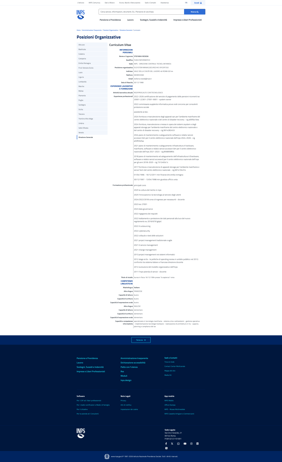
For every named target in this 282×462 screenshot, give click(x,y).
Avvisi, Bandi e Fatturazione (129, 2)
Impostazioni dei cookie (129, 409)
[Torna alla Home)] (81, 433)
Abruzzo (82, 44)
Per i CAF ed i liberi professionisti (89, 400)
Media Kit (168, 375)
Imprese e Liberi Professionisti (187, 19)
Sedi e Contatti (150, 2)
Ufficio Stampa (169, 405)
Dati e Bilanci (110, 2)
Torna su (139, 340)
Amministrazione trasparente (134, 358)
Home (79, 30)
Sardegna (82, 104)
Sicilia (81, 109)
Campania (82, 58)
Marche (81, 86)
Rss (122, 371)
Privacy (123, 400)
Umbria (81, 123)
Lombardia (82, 81)
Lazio (80, 72)
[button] (198, 2)
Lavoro (130, 19)
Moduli (124, 375)
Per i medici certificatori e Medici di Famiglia (93, 405)
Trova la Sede (169, 362)
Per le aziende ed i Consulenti (88, 413)
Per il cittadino (82, 409)
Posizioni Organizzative (110, 30)
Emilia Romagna (85, 63)
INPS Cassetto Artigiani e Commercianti (179, 413)
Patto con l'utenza (129, 367)
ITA (187, 2)
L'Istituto (80, 2)
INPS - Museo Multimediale (174, 409)
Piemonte (82, 95)
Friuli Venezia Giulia (86, 67)
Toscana (81, 114)
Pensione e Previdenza (110, 19)
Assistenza (165, 2)
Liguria (81, 77)
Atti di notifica (126, 405)
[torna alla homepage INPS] (81, 14)
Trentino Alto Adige (86, 118)
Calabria (82, 54)
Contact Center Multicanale (174, 366)
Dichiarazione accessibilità (133, 362)
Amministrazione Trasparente (92, 30)
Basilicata (82, 49)
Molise (81, 91)
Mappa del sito (169, 370)
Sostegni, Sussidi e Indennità (153, 19)
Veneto (81, 132)
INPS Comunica (94, 2)
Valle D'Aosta (83, 128)
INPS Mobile (168, 400)
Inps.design (126, 380)
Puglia (81, 100)
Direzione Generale (126, 30)
